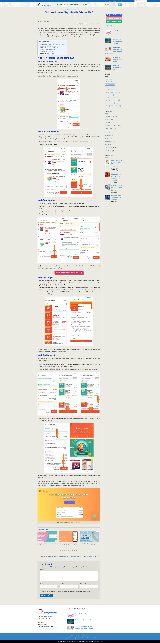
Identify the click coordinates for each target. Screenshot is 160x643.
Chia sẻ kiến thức (62, 4)
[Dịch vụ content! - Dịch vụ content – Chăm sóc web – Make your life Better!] (46, 4)
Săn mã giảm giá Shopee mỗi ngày (70, 273)
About (106, 1)
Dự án (112, 105)
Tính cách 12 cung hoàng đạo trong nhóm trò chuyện (117, 59)
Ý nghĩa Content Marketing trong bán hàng (117, 67)
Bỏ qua (100, 641)
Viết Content (108, 148)
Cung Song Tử (109, 100)
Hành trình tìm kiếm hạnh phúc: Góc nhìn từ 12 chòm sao (117, 41)
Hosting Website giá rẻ (114, 21)
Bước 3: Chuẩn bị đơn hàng (49, 49)
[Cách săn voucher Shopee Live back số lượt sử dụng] (47, 536)
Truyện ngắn (108, 141)
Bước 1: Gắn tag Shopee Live (49, 46)
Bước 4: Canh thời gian (48, 51)
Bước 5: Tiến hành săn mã (49, 53)
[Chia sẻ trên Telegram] (76, 551)
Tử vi (106, 144)
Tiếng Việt (138, 1)
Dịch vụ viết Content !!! (115, 15)
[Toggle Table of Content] (63, 41)
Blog (110, 1)
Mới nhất (108, 26)
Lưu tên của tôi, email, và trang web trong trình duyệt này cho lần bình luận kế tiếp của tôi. (66, 591)
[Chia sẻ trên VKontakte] (70, 551)
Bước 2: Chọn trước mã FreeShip (50, 48)
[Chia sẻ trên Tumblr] (74, 551)
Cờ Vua (107, 105)
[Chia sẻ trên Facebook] (60, 551)
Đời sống (69, 10)
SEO (106, 132)
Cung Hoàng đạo (110, 116)
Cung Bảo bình (109, 92)
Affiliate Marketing (110, 81)
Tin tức (85, 4)
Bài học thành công (110, 84)
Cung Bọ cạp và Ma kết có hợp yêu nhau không (54, 556)
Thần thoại (117, 105)
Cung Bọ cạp (117, 92)
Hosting (107, 122)
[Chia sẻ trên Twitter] (64, 551)
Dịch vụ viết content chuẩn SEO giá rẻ (48, 629)
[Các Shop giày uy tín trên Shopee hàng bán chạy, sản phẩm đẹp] (89, 536)
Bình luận (42, 569)
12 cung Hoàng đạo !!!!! (114, 18)
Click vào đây (89, 290)
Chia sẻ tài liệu (109, 87)
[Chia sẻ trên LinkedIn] (72, 551)
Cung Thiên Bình (109, 103)
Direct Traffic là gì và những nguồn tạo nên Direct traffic (117, 33)
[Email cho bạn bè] (66, 551)
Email (62, 583)
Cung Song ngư (118, 97)
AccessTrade (109, 79)
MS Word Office (110, 129)
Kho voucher (89, 280)
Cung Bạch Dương (110, 89)
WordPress (108, 151)
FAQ (121, 1)
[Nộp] (114, 4)
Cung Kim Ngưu (109, 95)
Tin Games (108, 135)
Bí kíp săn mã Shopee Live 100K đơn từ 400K (52, 44)
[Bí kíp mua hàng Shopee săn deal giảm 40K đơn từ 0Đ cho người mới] (68, 536)
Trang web (83, 583)
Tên (41, 583)
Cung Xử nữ (117, 103)
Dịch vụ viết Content (75, 4)
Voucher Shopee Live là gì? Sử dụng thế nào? (84, 556)
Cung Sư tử (116, 100)
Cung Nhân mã (109, 97)
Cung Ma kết (118, 95)
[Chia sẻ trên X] (62, 551)
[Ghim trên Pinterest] (68, 551)
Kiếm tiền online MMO (111, 126)
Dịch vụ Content (116, 1)
